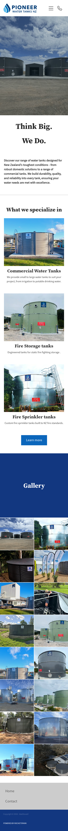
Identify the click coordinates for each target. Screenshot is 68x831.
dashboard (23, 814)
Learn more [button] (34, 440)
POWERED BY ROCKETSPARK (15, 823)
